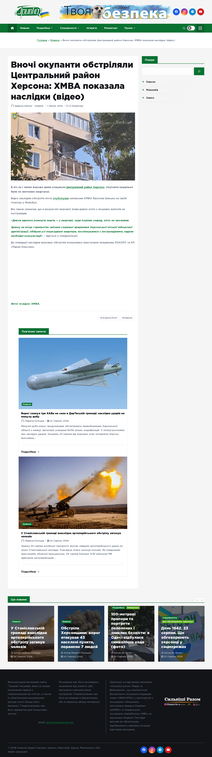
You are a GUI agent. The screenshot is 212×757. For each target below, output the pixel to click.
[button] (197, 600)
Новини (24, 28)
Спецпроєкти (68, 28)
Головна (42, 40)
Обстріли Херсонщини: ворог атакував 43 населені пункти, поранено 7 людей (30, 637)
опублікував (61, 198)
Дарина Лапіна (23, 106)
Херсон (128, 318)
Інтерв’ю (91, 28)
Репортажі (110, 28)
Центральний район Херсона (85, 187)
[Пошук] (199, 71)
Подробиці (43, 28)
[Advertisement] (173, 128)
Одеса (150, 97)
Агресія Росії (109, 318)
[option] (31, 634)
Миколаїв (152, 90)
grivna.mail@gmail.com (60, 722)
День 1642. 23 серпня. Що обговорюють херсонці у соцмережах (125, 637)
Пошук (149, 59)
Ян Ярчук (76, 653)
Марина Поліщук (34, 421)
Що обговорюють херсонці (128, 622)
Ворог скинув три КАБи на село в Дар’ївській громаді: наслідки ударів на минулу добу (181, 637)
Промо (128, 28)
